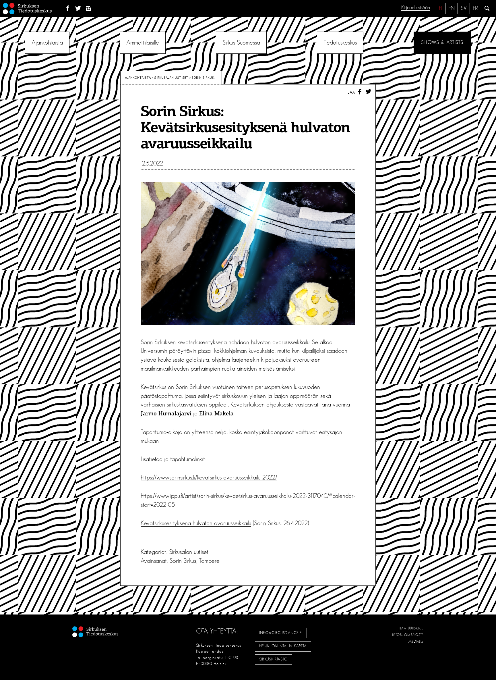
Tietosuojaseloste (408, 635)
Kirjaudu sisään (415, 7)
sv (464, 8)
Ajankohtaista (47, 42)
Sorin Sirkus (183, 561)
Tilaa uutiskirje (411, 628)
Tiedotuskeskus (340, 42)
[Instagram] (88, 8)
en (451, 8)
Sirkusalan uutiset (171, 77)
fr (475, 8)
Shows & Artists (442, 42)
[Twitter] (78, 8)
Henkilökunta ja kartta (283, 646)
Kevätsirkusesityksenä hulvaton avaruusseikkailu (196, 523)
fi (440, 8)
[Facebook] (67, 8)
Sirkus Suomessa (241, 42)
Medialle (416, 641)
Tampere (209, 561)
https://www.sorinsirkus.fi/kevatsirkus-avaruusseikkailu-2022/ (209, 477)
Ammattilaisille (142, 42)
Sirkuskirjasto (273, 659)
